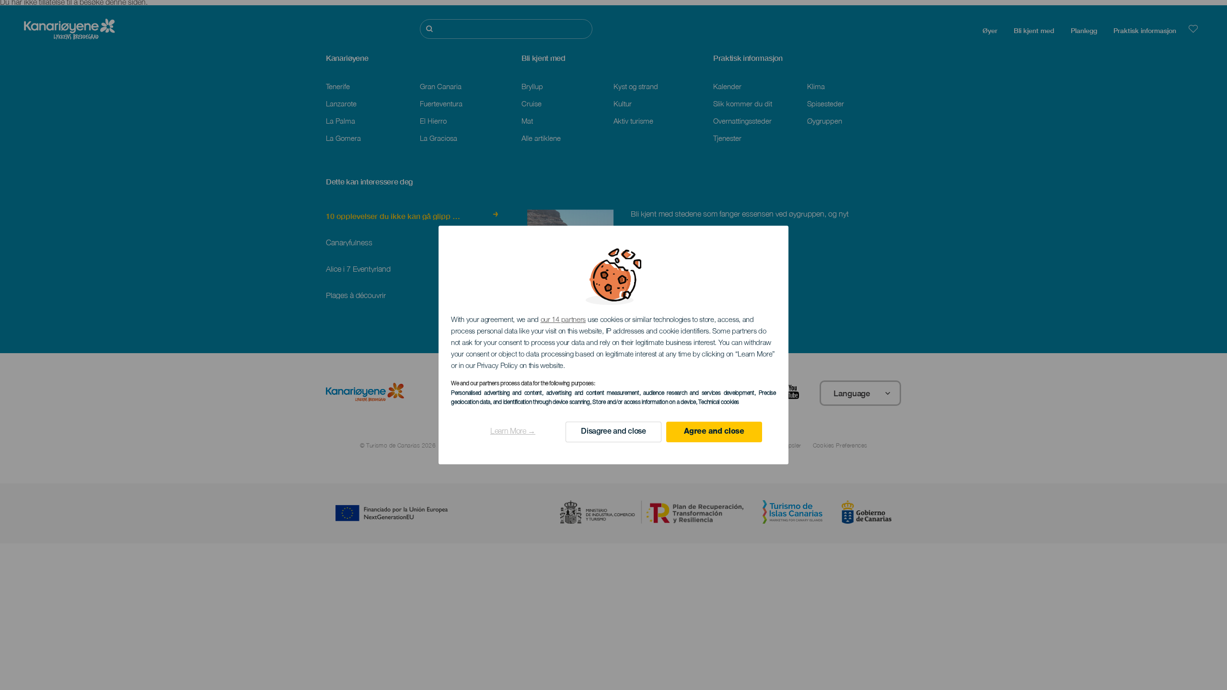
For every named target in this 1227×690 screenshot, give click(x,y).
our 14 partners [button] (563, 320)
